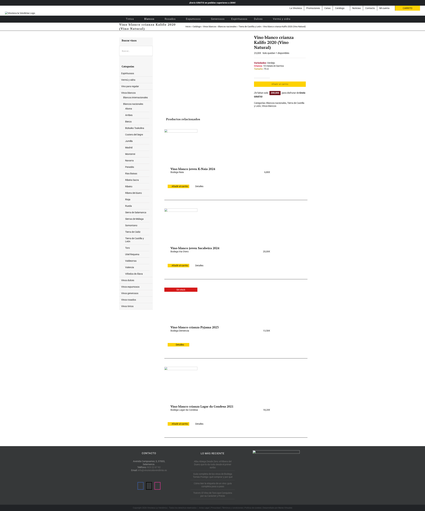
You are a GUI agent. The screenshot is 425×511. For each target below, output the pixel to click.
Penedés (129, 167)
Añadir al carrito (280, 84)
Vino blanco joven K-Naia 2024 (192, 169)
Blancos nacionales (276, 103)
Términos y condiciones (232, 508)
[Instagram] (157, 486)
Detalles (199, 186)
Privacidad (215, 508)
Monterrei (130, 154)
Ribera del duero (133, 193)
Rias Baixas (131, 173)
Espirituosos (127, 73)
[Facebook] (140, 486)
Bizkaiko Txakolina (134, 128)
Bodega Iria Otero (179, 251)
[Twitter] (149, 486)
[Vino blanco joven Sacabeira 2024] (180, 224)
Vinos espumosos (130, 286)
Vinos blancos (269, 106)
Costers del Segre (134, 134)
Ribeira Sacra (132, 180)
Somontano (131, 225)
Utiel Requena (132, 254)
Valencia (129, 267)
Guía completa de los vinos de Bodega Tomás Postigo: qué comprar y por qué (212, 475)
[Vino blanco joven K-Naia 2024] (180, 145)
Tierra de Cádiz (132, 232)
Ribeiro (128, 186)
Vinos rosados (128, 299)
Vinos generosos (129, 293)
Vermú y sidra (128, 80)
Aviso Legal (204, 508)
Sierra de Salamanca (135, 212)
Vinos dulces (127, 280)
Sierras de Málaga (134, 219)
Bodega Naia (177, 172)
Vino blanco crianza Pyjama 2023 (194, 327)
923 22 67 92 (154, 467)
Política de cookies (253, 508)
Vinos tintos (127, 306)
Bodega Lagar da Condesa (184, 410)
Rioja (127, 199)
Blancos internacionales (135, 97)
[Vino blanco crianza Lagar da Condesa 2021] (180, 383)
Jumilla (129, 141)
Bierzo (128, 121)
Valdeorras (130, 260)
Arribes (128, 115)
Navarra (129, 160)
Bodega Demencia (179, 330)
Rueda (128, 206)
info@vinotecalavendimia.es (152, 470)
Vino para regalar (130, 86)
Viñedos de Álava (134, 273)
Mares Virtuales (285, 508)
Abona (128, 108)
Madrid (128, 147)
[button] (298, 19)
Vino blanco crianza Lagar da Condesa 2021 (201, 406)
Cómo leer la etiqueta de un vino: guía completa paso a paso (213, 485)
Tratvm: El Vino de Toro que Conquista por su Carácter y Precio (212, 494)
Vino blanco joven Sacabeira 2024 (194, 248)
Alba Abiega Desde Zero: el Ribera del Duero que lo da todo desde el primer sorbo (212, 464)
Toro (127, 248)
